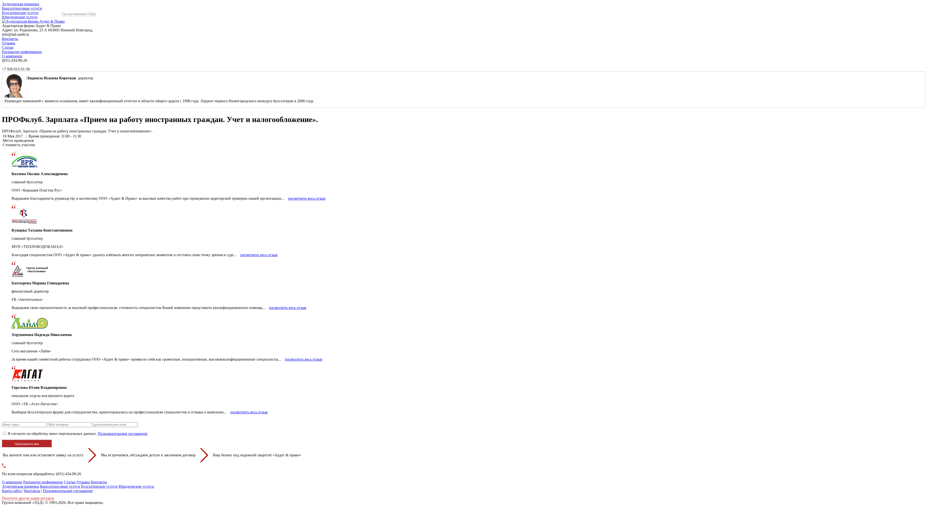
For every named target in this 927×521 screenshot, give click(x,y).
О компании (12, 56)
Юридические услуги (19, 17)
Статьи (8, 47)
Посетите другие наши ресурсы (28, 498)
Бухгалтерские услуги (20, 13)
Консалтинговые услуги (22, 8)
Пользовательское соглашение (122, 434)
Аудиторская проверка (20, 4)
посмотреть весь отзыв (306, 198)
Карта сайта (11, 491)
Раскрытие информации (22, 52)
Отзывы (8, 43)
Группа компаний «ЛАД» (79, 14)
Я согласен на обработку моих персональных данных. (77, 434)
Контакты (10, 39)
